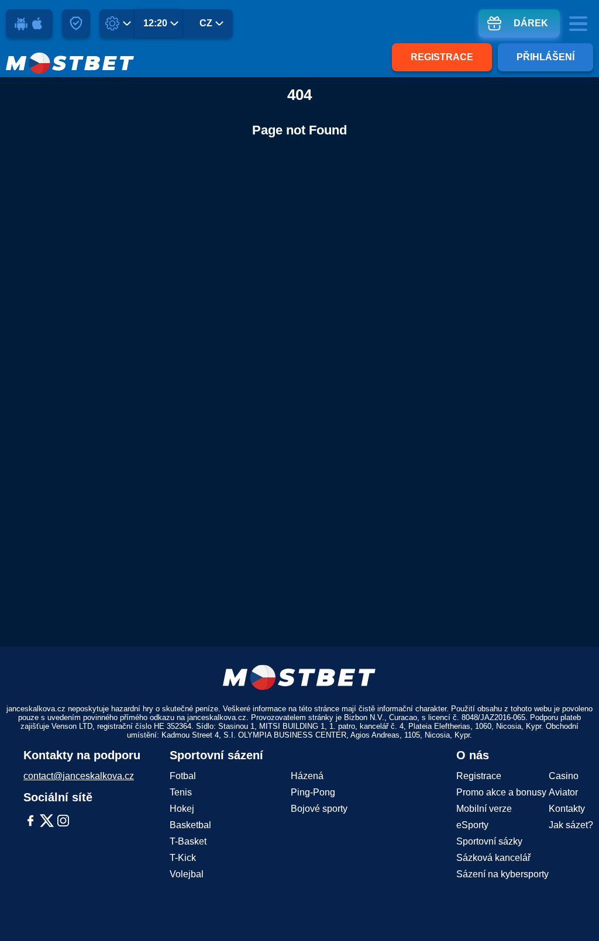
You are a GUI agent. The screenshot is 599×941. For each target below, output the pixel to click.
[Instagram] (63, 822)
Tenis (181, 792)
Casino (564, 776)
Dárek (531, 23)
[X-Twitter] (47, 822)
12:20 (155, 23)
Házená (307, 776)
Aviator (563, 792)
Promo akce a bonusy (501, 792)
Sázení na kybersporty (502, 874)
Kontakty (567, 809)
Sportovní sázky (489, 841)
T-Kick (183, 858)
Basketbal (190, 825)
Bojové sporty (319, 809)
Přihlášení (545, 57)
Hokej (182, 809)
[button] (578, 909)
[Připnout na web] (76, 23)
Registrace (442, 57)
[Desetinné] (120, 23)
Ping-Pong (313, 792)
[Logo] (70, 63)
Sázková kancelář (493, 858)
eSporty (472, 825)
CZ (205, 23)
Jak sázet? (571, 825)
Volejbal (187, 874)
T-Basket (188, 841)
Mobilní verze (484, 809)
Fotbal (183, 776)
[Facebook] (30, 822)
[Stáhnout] (29, 23)
